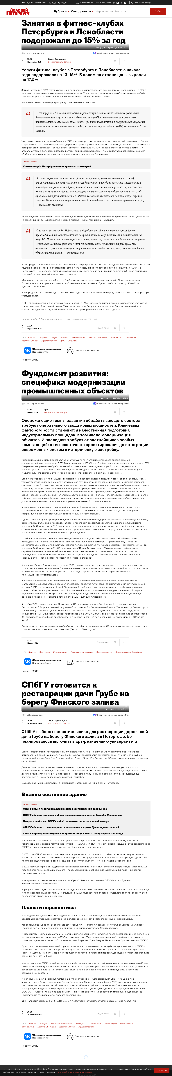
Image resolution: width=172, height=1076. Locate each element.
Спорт (54, 337)
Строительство (60, 652)
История (43, 1023)
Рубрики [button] (60, 11)
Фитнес (31, 337)
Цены (62, 340)
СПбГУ (25, 847)
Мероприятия (104, 11)
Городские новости (30, 340)
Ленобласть (131, 337)
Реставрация (81, 1023)
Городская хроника (49, 340)
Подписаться (86, 2)
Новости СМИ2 (30, 359)
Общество (43, 337)
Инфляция (72, 340)
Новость (32, 652)
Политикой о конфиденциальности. (74, 1072)
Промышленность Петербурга (128, 652)
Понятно (162, 1070)
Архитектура (111, 1023)
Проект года (44, 652)
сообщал (31, 925)
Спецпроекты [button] (81, 11)
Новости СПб (116, 337)
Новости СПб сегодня (98, 337)
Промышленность (104, 652)
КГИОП (92, 844)
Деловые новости (78, 337)
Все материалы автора (59, 62)
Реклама (120, 11)
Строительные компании (82, 652)
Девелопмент (95, 1023)
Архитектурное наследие (61, 1023)
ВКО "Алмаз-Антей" (44, 526)
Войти (158, 11)
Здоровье (63, 337)
